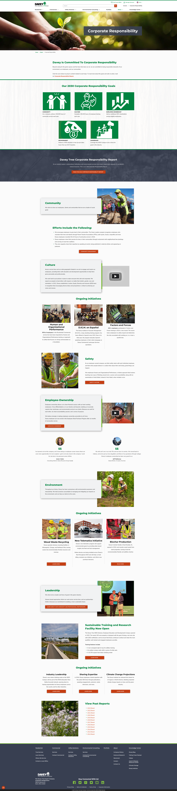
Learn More (56, 564)
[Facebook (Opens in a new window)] (74, 783)
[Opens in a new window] (115, 276)
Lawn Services (40, 755)
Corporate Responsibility (136, 5)
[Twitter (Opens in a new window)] (80, 783)
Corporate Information (104, 787)
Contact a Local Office (42, 761)
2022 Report (91, 710)
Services (54, 752)
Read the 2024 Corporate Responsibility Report (88, 172)
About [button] (120, 9)
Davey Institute (133, 768)
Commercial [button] (53, 9)
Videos (131, 758)
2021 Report (91, 713)
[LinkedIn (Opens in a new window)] (102, 783)
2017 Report (91, 722)
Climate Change (133, 765)
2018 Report (91, 720)
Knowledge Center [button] (135, 9)
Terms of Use (92, 787)
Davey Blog (132, 752)
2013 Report (91, 732)
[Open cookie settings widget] (3, 787)
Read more (120, 564)
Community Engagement (88, 251)
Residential (39, 748)
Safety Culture (94, 382)
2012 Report (91, 734)
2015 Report (91, 727)
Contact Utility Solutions (72, 755)
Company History (118, 752)
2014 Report (91, 729)
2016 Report (91, 724)
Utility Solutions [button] (70, 9)
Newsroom (117, 758)
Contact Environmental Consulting (89, 755)
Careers (125, 5)
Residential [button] (38, 9)
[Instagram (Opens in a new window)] (91, 783)
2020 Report (91, 715)
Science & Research (119, 755)
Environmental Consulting (91, 748)
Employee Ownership (54, 426)
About (41, 52)
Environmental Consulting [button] (90, 9)
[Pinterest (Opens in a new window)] (85, 783)
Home (36, 52)
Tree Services (39, 752)
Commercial (56, 748)
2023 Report (91, 708)
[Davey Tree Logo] (45, 774)
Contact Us (117, 764)
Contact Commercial (58, 755)
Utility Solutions (73, 748)
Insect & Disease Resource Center (133, 761)
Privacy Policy (70, 787)
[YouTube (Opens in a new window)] (97, 783)
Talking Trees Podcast (135, 755)
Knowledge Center (135, 748)
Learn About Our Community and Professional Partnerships (66, 607)
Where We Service (41, 758)
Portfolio (108, 9)
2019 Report (91, 717)
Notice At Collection (82, 787)
